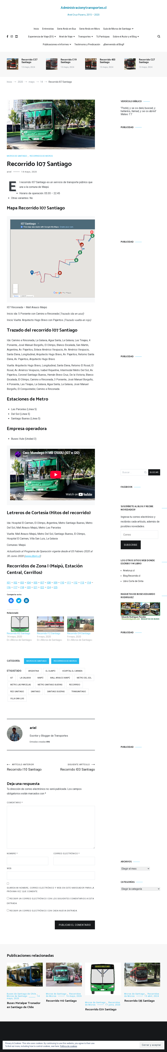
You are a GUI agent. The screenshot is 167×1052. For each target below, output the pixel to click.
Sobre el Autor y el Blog (125, 36)
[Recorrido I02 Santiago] (20, 624)
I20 (29, 587)
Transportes (84, 36)
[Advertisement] (140, 181)
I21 (35, 587)
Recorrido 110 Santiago (61, 1000)
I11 (69, 582)
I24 (49, 587)
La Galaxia (25, 678)
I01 (9, 582)
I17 (15, 587)
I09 (55, 582)
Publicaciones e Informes (56, 44)
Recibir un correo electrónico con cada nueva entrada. (44, 911)
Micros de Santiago (17, 156)
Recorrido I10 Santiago (24, 767)
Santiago (35, 691)
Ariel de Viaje (66, 36)
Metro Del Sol (84, 678)
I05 (35, 582)
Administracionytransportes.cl (83, 8)
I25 (55, 587)
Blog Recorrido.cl (131, 575)
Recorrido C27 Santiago (147, 61)
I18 (22, 587)
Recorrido (74, 685)
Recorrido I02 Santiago (18, 633)
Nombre (12, 853)
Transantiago (78, 691)
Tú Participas (103, 36)
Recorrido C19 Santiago (68, 61)
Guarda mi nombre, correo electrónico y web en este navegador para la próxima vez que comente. (50, 890)
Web (9, 868)
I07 (42, 582)
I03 (22, 582)
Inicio (36, 28)
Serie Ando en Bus (66, 28)
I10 (62, 582)
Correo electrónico (66, 853)
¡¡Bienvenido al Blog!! (113, 44)
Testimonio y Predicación (87, 44)
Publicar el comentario (75, 925)
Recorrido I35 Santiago (139, 1000)
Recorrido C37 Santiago (29, 61)
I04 (29, 582)
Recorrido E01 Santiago (100, 1009)
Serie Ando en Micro (89, 28)
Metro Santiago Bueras (50, 685)
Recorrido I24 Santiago (79, 633)
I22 (42, 587)
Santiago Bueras (56, 691)
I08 (49, 582)
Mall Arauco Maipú (60, 678)
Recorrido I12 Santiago (48, 633)
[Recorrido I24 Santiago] (80, 624)
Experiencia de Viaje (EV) (41, 36)
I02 (15, 582)
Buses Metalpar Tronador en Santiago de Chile (23, 1005)
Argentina (33, 671)
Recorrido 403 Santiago (107, 61)
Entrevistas (48, 28)
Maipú (40, 678)
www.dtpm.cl (32, 556)
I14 (89, 582)
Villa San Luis (17, 698)
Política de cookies (68, 1046)
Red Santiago (17, 691)
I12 (75, 582)
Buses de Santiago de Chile (21, 994)
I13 (82, 582)
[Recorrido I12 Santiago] (50, 624)
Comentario (15, 802)
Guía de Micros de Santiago (117, 28)
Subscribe (130, 545)
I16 (9, 587)
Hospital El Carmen (72, 671)
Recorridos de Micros (41, 156)
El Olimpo (50, 671)
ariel (9, 172)
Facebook (126, 487)
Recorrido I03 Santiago (77, 767)
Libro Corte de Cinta (133, 581)
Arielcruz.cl (129, 570)
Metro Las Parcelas (20, 685)
